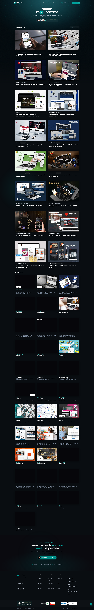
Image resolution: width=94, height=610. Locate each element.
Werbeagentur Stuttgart (72, 576)
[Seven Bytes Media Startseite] (19, 3)
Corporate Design (51, 585)
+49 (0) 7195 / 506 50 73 (21, 584)
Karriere (59, 586)
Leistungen (39, 2)
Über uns (54, 2)
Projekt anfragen (75, 2)
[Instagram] (21, 589)
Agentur (59, 576)
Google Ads (50, 580)
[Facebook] (18, 589)
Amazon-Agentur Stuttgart (72, 591)
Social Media (50, 581)
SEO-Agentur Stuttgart (71, 589)
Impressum (68, 608)
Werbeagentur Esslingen (72, 581)
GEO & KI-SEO (50, 578)
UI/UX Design (40, 588)
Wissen (49, 2)
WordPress (39, 578)
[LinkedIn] (23, 589)
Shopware (39, 585)
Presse (59, 585)
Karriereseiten (40, 581)
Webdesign (39, 576)
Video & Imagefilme (51, 588)
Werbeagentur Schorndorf (72, 586)
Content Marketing (51, 583)
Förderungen (60, 581)
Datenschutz (64, 608)
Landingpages (40, 580)
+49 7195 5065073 (47, 561)
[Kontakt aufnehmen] (91, 604)
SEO (48, 576)
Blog (58, 580)
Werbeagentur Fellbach (72, 584)
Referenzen (45, 2)
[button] (30, 43)
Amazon (39, 586)
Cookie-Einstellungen (74, 608)
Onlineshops (40, 583)
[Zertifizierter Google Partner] (47, 603)
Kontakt (59, 588)
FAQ (58, 583)
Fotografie (49, 586)
